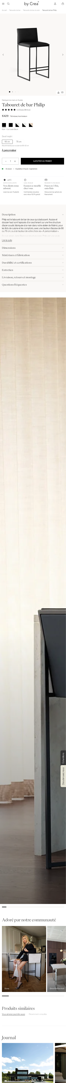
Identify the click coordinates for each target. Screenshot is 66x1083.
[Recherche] (8, 3)
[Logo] (32, 3)
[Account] (55, 3)
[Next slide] (63, 55)
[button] (9, 91)
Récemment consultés (38, 1014)
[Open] (3, 3)
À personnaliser (9, 150)
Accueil (4, 10)
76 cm (18, 142)
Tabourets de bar (15, 10)
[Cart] (63, 3)
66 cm (7, 142)
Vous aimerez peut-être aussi (13, 1014)
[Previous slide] (3, 55)
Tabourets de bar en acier (31, 10)
